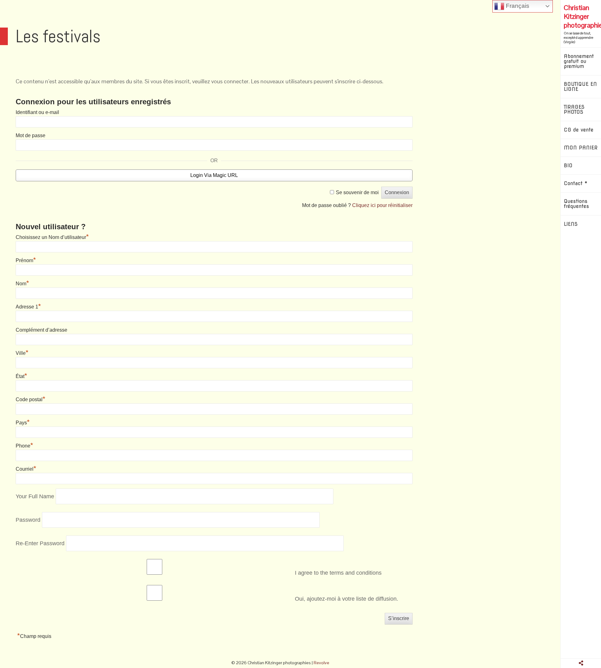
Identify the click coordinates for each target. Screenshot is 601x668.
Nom (22, 283)
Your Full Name (35, 496)
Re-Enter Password (40, 543)
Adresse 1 (28, 306)
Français (516, 6)
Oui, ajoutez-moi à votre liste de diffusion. (345, 599)
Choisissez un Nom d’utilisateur (52, 237)
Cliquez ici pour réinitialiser (382, 205)
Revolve (321, 662)
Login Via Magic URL (214, 175)
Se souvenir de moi (357, 192)
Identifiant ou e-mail (37, 112)
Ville (22, 353)
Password (28, 519)
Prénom (26, 260)
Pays (23, 422)
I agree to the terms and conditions (337, 573)
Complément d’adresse (41, 330)
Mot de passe (30, 135)
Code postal (30, 399)
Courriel (26, 469)
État (21, 376)
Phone (24, 445)
